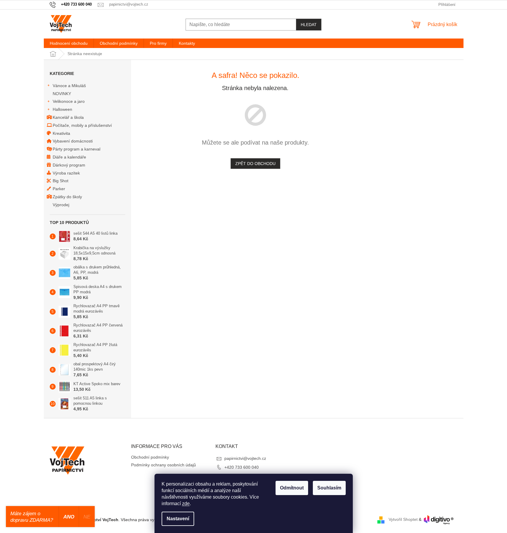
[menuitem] (69, 43)
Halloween (62, 109)
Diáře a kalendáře (69, 157)
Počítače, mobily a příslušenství (82, 125)
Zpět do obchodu (255, 163)
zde (186, 503)
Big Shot (60, 180)
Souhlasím (329, 487)
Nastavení (178, 518)
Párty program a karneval (76, 149)
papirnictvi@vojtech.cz (245, 458)
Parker (59, 188)
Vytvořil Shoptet (403, 519)
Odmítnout (292, 487)
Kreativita (61, 133)
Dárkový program (69, 165)
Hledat (309, 24)
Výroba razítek (66, 173)
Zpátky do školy (67, 196)
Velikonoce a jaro (69, 101)
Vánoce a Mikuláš (69, 85)
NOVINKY (62, 93)
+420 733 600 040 (241, 467)
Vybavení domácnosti (73, 141)
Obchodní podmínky (150, 457)
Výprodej (61, 204)
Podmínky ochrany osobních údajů (163, 464)
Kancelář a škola (68, 117)
